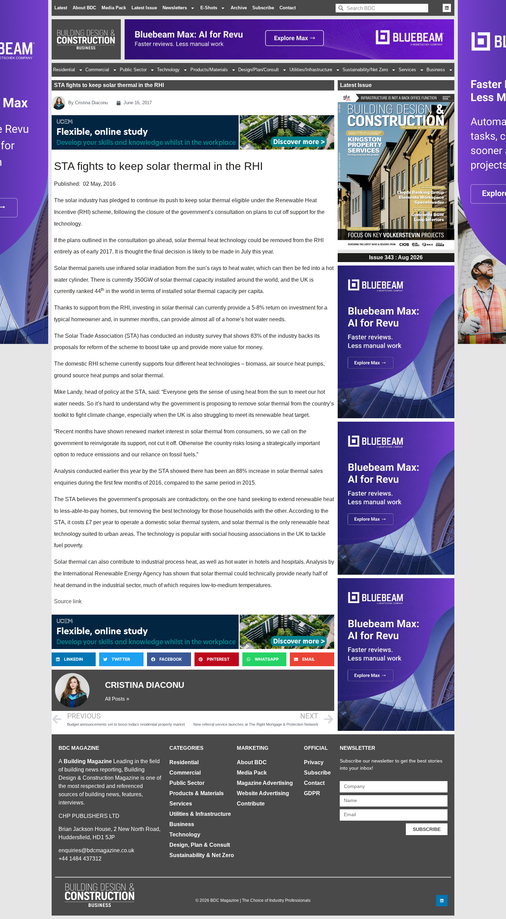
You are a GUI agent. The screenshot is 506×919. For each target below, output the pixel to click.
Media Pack (114, 7)
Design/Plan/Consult (258, 69)
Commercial (97, 69)
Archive (239, 7)
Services (407, 69)
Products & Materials (196, 793)
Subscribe (263, 7)
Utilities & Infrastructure (200, 814)
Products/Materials (209, 69)
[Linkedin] (447, 8)
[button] (74, 659)
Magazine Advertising (265, 783)
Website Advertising (263, 793)
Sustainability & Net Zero (201, 855)
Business (435, 69)
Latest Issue (144, 7)
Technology (168, 69)
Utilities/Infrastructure (310, 69)
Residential (64, 69)
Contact (288, 7)
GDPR (312, 793)
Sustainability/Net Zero (365, 69)
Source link (68, 601)
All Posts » (117, 698)
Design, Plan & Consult (199, 845)
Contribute (251, 804)
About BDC (84, 7)
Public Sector (133, 69)
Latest (60, 7)
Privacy (314, 762)
